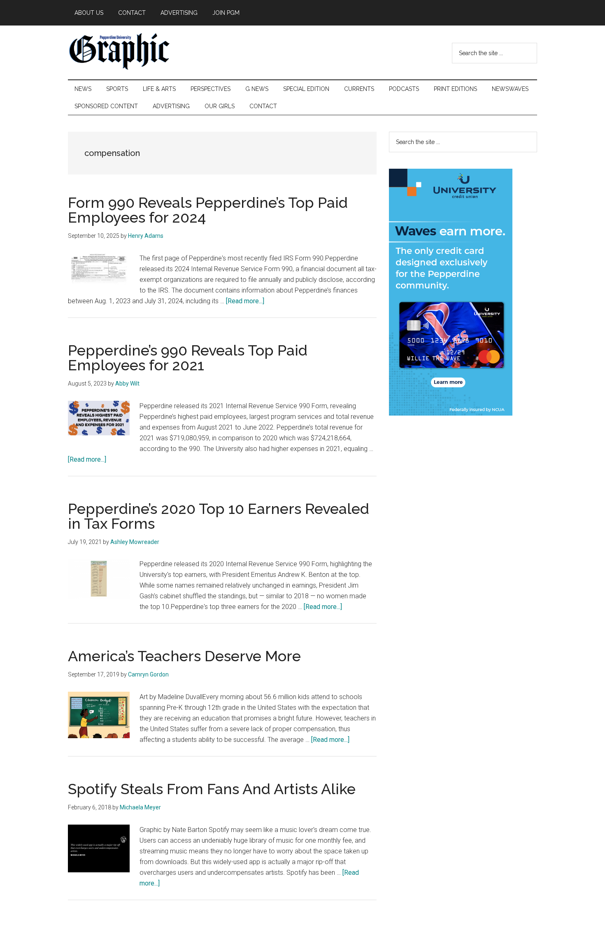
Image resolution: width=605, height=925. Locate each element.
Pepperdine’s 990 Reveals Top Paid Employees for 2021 (187, 358)
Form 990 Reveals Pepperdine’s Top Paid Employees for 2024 (208, 210)
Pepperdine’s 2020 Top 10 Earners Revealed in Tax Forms (218, 516)
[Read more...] (245, 301)
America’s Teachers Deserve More (184, 656)
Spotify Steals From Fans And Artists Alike (212, 788)
